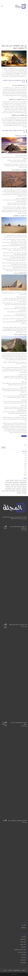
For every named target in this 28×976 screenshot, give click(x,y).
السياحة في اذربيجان (8, 482)
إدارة (26, 455)
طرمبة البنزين (23, 490)
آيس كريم (24, 480)
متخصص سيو (23, 959)
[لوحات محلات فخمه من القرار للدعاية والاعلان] (4, 672)
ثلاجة (15, 486)
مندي (3, 490)
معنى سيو (7, 490)
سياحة (25, 466)
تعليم (26, 457)
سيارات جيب (24, 488)
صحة (26, 470)
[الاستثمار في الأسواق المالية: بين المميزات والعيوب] (4, 770)
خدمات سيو (23, 957)
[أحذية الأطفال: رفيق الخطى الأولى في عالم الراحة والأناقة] (4, 574)
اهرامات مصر (24, 436)
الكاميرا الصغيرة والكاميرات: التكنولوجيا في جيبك (17, 820)
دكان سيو (24, 925)
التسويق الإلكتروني (23, 482)
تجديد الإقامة (19, 486)
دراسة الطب (8, 486)
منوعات (25, 474)
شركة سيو (24, 936)
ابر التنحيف (16, 480)
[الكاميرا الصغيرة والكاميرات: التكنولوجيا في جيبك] (4, 868)
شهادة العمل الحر (8, 488)
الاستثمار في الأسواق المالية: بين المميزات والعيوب (18, 723)
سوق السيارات (23, 939)
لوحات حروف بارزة (22, 952)
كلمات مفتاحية (23, 944)
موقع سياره (24, 492)
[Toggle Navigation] (2, 6)
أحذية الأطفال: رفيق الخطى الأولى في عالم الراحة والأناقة (18, 527)
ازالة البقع (11, 480)
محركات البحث (12, 490)
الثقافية (10, 125)
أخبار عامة (25, 453)
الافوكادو (7, 480)
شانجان (14, 488)
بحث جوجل (24, 486)
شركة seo (24, 954)
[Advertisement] (14, 27)
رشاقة (25, 464)
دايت (12, 486)
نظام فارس (19, 492)
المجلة (21, 76)
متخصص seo (23, 962)
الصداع (17, 484)
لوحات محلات (23, 941)
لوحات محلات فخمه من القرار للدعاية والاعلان (18, 624)
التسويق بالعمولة (16, 482)
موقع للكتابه (23, 927)
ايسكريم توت (7, 484)
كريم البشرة (18, 490)
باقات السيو (23, 946)
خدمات (25, 461)
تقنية (26, 459)
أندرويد (20, 480)
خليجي (25, 463)
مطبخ (25, 472)
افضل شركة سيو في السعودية (20, 949)
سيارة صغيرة (18, 488)
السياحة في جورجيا (23, 484)
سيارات (25, 468)
